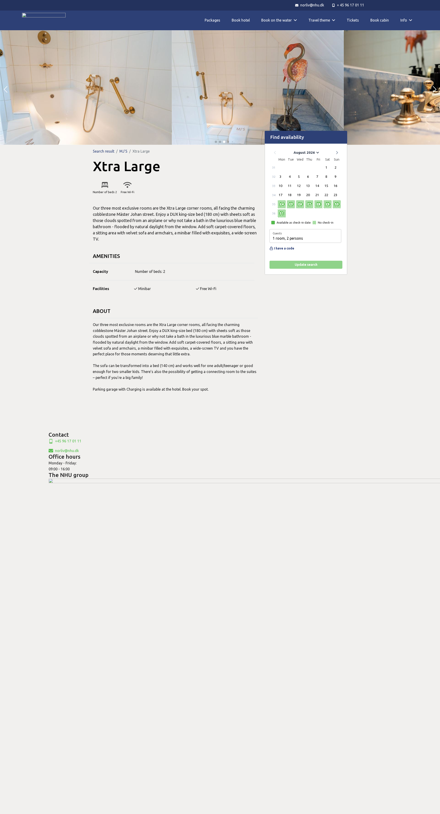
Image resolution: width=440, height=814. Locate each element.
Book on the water (276, 20)
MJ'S (123, 151)
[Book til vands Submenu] (297, 20)
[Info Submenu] (412, 20)
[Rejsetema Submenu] (335, 20)
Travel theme (319, 20)
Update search (306, 264)
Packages (212, 20)
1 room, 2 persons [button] (288, 238)
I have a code (284, 248)
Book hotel (241, 20)
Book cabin (379, 20)
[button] (5, 89)
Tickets (353, 20)
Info (403, 20)
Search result (103, 151)
